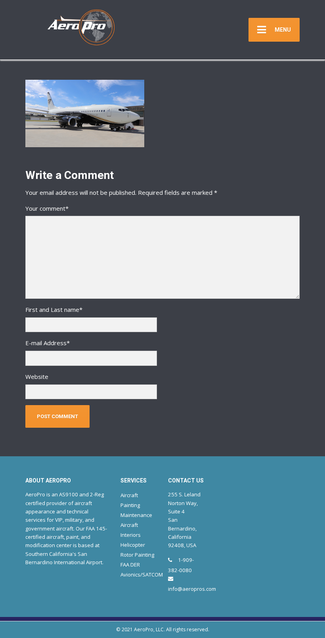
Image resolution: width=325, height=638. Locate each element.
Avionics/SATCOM (141, 574)
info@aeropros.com (192, 588)
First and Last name (53, 309)
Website (36, 376)
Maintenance (136, 515)
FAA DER (130, 564)
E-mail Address (47, 343)
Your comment (47, 208)
